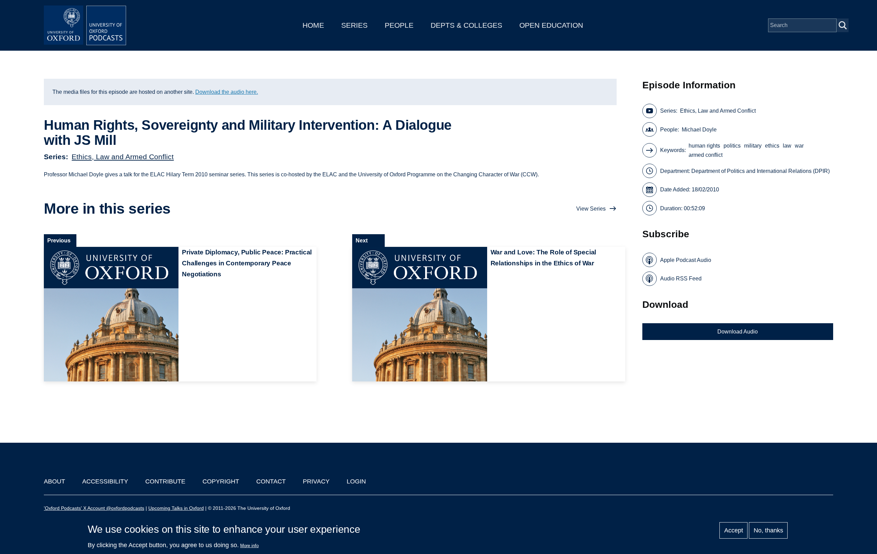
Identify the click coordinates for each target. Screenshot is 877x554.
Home (313, 25)
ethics (772, 146)
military (753, 146)
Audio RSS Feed (681, 278)
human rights (704, 146)
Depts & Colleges (466, 25)
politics (732, 146)
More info (249, 545)
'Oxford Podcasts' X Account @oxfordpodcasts (94, 508)
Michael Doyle (699, 130)
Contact (271, 481)
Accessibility (105, 481)
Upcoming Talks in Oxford (176, 508)
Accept (733, 530)
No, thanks (768, 530)
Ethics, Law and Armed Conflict (123, 157)
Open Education (551, 25)
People (399, 25)
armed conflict (705, 155)
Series (354, 25)
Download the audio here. (226, 92)
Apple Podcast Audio (685, 260)
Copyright (220, 481)
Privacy (316, 481)
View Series (591, 209)
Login (356, 481)
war (799, 146)
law (787, 146)
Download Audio (737, 332)
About (54, 481)
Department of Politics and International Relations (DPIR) (760, 171)
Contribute (165, 481)
